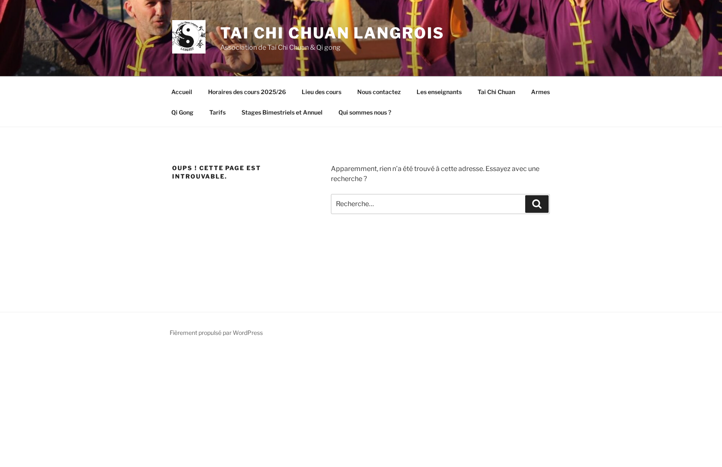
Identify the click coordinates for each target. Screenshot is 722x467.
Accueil (181, 91)
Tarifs (217, 112)
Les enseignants (439, 91)
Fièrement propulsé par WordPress (216, 332)
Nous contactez (379, 91)
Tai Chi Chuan (496, 91)
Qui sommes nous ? (364, 112)
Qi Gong (182, 112)
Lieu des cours (321, 91)
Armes (540, 91)
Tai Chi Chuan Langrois (332, 33)
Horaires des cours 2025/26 (247, 91)
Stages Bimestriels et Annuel (282, 112)
